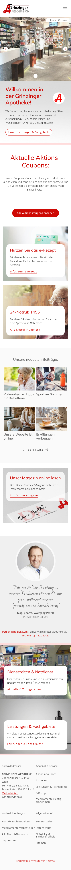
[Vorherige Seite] (24, 451)
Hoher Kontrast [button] (59, 20)
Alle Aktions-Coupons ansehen (35, 213)
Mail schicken (10, 793)
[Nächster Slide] (65, 49)
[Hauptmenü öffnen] (65, 9)
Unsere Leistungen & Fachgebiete (28, 132)
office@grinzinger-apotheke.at (48, 631)
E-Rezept (41, 793)
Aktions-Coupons (46, 774)
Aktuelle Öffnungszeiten (24, 689)
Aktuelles (41, 780)
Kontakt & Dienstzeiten (16, 821)
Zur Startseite (44, 821)
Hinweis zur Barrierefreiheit (45, 835)
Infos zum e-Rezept (23, 271)
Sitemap (41, 843)
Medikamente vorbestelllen (18, 827)
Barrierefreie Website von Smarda (35, 861)
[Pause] (35, 76)
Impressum (9, 840)
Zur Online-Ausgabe (24, 496)
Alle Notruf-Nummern (25, 329)
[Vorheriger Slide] (6, 49)
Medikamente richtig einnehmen (48, 801)
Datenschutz (43, 827)
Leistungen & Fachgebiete (25, 744)
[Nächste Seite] (47, 451)
